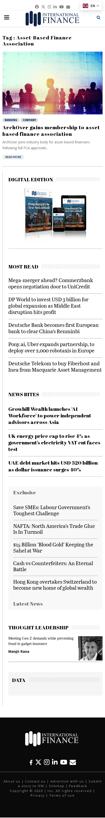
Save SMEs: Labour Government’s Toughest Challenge (51, 510)
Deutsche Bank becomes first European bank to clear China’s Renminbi (53, 328)
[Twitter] (38, 762)
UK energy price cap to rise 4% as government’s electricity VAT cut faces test (54, 442)
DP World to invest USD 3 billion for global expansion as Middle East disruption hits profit (48, 305)
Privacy (38, 795)
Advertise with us (67, 781)
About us (12, 781)
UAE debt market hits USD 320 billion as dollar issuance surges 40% (53, 466)
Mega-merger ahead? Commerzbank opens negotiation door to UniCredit (50, 283)
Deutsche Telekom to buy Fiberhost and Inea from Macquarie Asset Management (55, 366)
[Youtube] (63, 762)
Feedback (78, 786)
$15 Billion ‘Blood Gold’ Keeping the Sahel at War (53, 547)
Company (29, 120)
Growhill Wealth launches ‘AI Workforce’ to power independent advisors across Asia (49, 415)
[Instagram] (47, 762)
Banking (11, 120)
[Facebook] (31, 762)
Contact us (35, 781)
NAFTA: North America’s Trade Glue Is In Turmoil (54, 528)
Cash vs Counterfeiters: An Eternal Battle (53, 566)
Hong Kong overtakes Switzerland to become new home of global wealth (55, 584)
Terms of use (62, 795)
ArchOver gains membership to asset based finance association (51, 130)
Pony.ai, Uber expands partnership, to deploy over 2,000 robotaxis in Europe (51, 347)
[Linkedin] (55, 762)
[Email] (73, 762)
